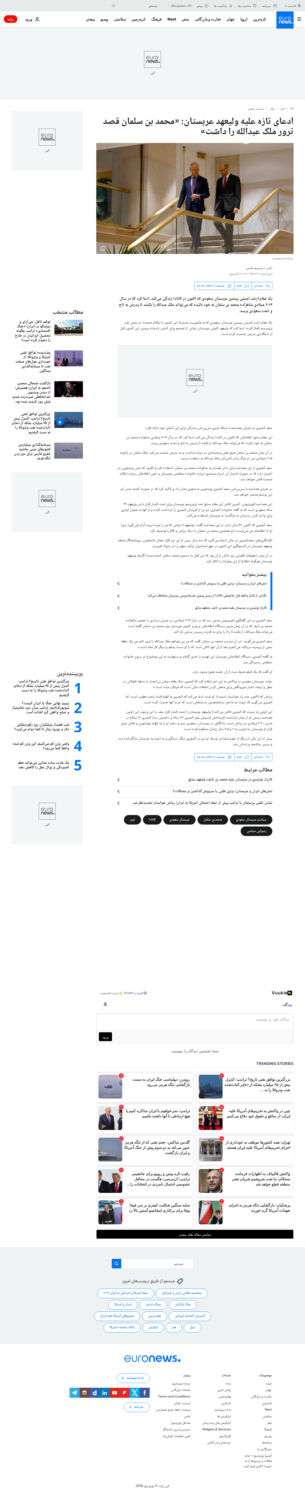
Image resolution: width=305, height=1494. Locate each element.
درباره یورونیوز (181, 1384)
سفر (185, 19)
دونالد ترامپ (153, 1304)
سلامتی (120, 19)
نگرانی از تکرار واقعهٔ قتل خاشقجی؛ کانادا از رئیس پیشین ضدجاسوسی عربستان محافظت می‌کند (207, 596)
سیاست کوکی (182, 1403)
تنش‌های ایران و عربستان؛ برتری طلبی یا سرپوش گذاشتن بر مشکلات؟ (224, 584)
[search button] (113, 6)
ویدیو (104, 19)
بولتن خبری (224, 1390)
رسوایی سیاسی (256, 831)
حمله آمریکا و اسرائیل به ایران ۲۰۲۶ (125, 1293)
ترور (132, 819)
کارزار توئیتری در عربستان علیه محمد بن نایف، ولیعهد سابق (231, 608)
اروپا (243, 19)
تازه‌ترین (259, 19)
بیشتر (186, 1375)
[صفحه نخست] (292, 109)
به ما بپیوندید (222, 1410)
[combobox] (137, 6)
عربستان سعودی (256, 109)
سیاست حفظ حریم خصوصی (173, 1410)
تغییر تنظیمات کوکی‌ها (176, 1436)
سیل (192, 1327)
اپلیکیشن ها (224, 1416)
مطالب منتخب (67, 312)
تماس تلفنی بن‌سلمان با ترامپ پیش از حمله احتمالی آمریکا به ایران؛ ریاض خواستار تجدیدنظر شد (202, 803)
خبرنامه (139, 1407)
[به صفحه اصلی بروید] (285, 20)
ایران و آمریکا (123, 1304)
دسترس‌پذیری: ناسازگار (176, 1430)
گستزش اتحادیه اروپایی (190, 1316)
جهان (231, 19)
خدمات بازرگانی (180, 1390)
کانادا (152, 819)
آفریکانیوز (225, 1436)
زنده (11, 19)
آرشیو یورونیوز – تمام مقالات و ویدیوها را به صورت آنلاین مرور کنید (258, 1461)
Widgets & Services (216, 1430)
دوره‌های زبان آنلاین (219, 1443)
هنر (174, 1327)
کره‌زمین (139, 19)
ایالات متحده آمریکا (122, 1327)
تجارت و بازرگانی (208, 19)
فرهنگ (156, 19)
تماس (187, 1416)
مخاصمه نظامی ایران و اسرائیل (182, 1293)
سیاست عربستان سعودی (251, 819)
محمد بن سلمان (212, 819)
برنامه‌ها (267, 1443)
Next (172, 19)
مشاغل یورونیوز (180, 1423)
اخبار (282, 109)
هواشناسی (224, 1397)
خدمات (226, 1375)
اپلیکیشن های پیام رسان (216, 1423)
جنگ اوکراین (183, 1304)
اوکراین (153, 1327)
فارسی (292, 5)
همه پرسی (154, 1316)
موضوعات (265, 1375)
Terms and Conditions (174, 1397)
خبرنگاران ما (264, 1449)
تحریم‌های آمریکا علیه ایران (117, 1316)
